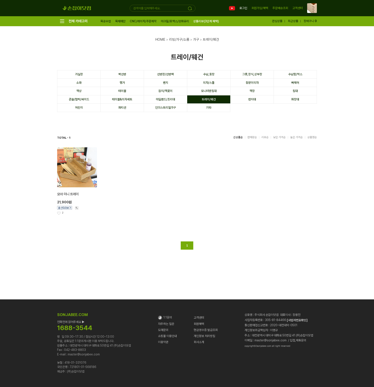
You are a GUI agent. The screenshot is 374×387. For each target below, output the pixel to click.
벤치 (165, 82)
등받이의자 (252, 82)
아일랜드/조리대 (165, 99)
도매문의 (163, 330)
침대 (295, 91)
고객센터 (297, 8)
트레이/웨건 (209, 99)
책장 (252, 91)
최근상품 (293, 21)
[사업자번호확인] (297, 320)
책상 (79, 91)
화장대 (295, 99)
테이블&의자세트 (122, 99)
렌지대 (252, 99)
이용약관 (163, 342)
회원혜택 (199, 324)
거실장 (79, 74)
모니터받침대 (209, 91)
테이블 (122, 91)
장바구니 (310, 21)
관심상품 (277, 21)
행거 (122, 82)
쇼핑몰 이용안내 (167, 336)
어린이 (79, 107)
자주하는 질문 (166, 324)
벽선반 (122, 74)
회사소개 (199, 342)
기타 (208, 107)
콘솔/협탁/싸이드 (79, 99)
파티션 (122, 107)
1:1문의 (167, 317)
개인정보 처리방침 (204, 336)
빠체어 (295, 82)
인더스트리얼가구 (165, 107)
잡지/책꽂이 (165, 91)
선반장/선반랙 (165, 74)
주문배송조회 (280, 8)
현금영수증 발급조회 (206, 330)
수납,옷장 (208, 74)
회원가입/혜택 (259, 8)
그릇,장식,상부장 (252, 74)
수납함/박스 (295, 74)
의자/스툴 (208, 82)
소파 (79, 82)
